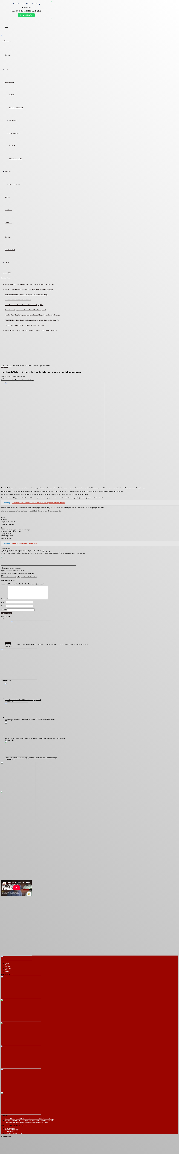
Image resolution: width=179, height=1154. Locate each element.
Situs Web (4, 609)
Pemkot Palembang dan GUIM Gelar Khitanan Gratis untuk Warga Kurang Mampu (29, 284)
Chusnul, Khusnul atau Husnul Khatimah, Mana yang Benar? (23, 700)
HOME (7, 69)
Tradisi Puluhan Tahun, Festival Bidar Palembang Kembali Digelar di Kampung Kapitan (31, 330)
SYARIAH (12, 146)
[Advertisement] (89, 349)
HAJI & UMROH (14, 133)
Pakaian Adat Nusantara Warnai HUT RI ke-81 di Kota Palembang (24, 325)
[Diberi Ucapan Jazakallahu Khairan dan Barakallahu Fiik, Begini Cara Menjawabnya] (16, 717)
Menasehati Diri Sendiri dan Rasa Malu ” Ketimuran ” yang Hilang (24, 305)
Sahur (3, 568)
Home (2, 365)
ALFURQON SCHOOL (16, 108)
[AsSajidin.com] (6, 41)
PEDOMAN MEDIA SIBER (13, 1133)
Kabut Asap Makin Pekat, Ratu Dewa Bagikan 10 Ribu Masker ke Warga (26, 294)
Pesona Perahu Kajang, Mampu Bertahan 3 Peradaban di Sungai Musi (25, 310)
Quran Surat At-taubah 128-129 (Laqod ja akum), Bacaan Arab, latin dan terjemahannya (31, 757)
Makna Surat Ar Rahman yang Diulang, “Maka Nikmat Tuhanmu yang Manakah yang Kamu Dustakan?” (35, 738)
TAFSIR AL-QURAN (15, 159)
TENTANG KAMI (10, 1128)
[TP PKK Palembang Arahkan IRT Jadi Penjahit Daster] (21, 1044)
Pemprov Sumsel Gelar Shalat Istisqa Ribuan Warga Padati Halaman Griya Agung (29, 289)
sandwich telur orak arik (13, 568)
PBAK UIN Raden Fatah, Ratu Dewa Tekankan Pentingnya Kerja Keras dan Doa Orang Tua (32, 320)
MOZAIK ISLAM (9, 82)
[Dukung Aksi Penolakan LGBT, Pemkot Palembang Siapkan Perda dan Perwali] (21, 998)
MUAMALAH (8, 210)
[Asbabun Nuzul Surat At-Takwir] (21, 1114)
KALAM (11, 95)
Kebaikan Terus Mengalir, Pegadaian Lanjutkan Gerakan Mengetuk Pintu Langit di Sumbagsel (32, 315)
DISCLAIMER (9, 1131)
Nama (3, 602)
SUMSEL (7, 197)
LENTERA (8, 365)
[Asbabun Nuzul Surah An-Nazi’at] (21, 1091)
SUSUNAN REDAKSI (12, 1130)
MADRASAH (8, 223)
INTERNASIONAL (15, 184)
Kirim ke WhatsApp (26, 15)
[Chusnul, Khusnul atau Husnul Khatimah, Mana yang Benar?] (16, 698)
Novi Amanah (5, 376)
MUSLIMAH (13, 120)
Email (3, 606)
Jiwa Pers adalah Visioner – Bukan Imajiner (18, 300)
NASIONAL (8, 171)
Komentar (4, 599)
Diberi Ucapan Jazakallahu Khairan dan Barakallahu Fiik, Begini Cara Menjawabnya (29, 719)
